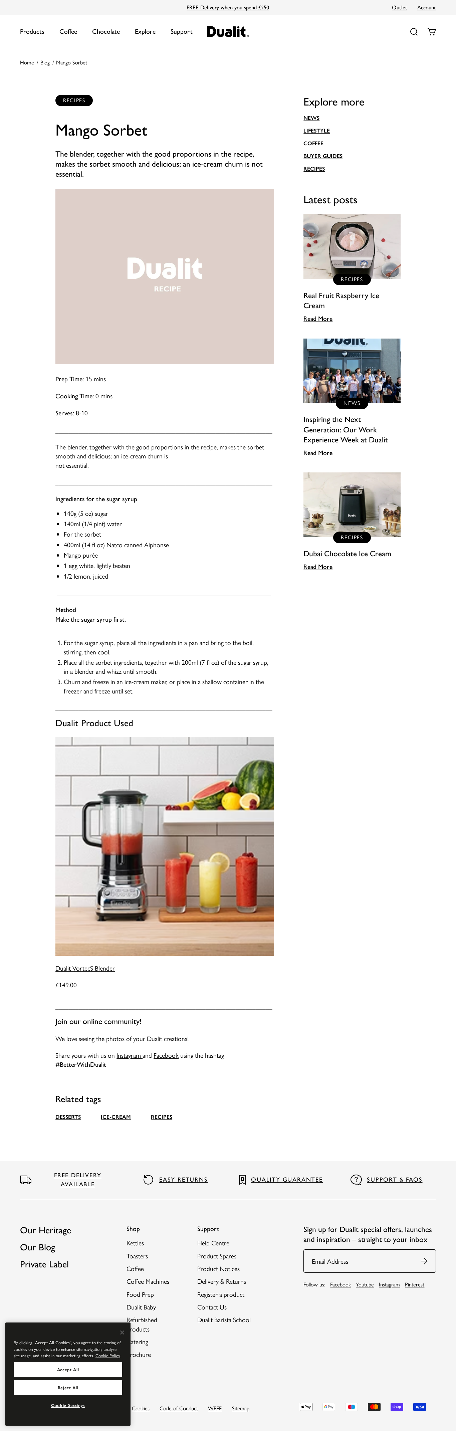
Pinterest (414, 1284)
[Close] (122, 1332)
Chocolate (106, 31)
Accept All (68, 1369)
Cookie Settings (68, 1405)
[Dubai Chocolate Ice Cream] (352, 521)
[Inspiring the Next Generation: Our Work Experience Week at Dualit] (352, 398)
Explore (145, 31)
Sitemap (240, 1408)
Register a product (220, 1294)
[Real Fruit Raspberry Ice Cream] (352, 268)
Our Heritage (45, 1230)
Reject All (68, 1387)
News (311, 118)
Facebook (166, 1055)
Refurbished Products (142, 1324)
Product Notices (218, 1268)
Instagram (130, 1055)
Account (426, 7)
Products (32, 31)
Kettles (135, 1242)
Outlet (399, 7)
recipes (161, 1116)
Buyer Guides (323, 156)
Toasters (137, 1255)
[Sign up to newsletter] (424, 1261)
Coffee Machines (148, 1281)
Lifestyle (316, 130)
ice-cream (116, 1116)
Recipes (314, 168)
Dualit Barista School (224, 1319)
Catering (137, 1341)
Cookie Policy (107, 1355)
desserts (68, 1116)
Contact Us (212, 1306)
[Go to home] (228, 31)
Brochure (139, 1354)
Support (182, 31)
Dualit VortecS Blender (85, 968)
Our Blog (37, 1247)
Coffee (68, 31)
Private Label (44, 1264)
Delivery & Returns (221, 1281)
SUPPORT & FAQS (394, 1179)
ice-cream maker (145, 681)
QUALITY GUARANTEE (287, 1179)
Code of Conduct (179, 1408)
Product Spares (216, 1255)
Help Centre (213, 1242)
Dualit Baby (141, 1306)
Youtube (365, 1284)
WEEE (215, 1408)
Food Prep (140, 1294)
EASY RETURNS (183, 1179)
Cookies (141, 1408)
